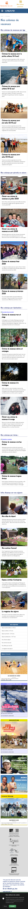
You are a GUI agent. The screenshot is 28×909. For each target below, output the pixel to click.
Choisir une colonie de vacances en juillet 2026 (10, 197)
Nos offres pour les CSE (7, 645)
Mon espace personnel (20, 5)
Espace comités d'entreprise (12, 580)
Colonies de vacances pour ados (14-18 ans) (11, 155)
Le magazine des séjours (10, 611)
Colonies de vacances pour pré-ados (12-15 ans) (11, 121)
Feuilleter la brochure (7, 713)
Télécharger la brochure (8, 715)
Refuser (5, 906)
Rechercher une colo (6, 6)
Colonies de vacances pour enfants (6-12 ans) (11, 87)
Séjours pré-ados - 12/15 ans (8, 633)
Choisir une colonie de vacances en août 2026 (10, 230)
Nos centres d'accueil (9, 548)
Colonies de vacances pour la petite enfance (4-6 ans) (12, 55)
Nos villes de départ (9, 516)
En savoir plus (17, 902)
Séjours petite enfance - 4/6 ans (9, 627)
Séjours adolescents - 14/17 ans (9, 636)
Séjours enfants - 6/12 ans (7, 630)
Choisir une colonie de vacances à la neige (9, 418)
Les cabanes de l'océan (14, 676)
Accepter (12, 906)
